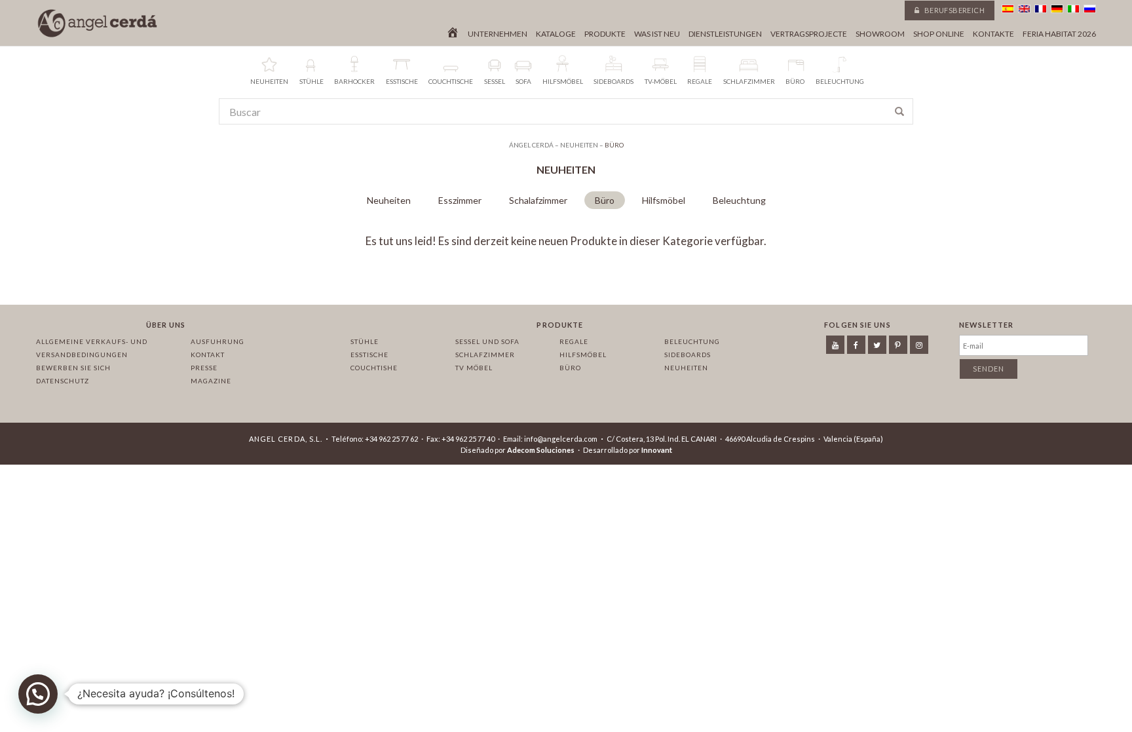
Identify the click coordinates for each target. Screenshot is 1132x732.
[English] (1024, 9)
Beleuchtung (739, 200)
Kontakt (208, 354)
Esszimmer (459, 200)
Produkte (605, 34)
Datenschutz (62, 381)
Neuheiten (389, 200)
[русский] (1090, 9)
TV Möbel (474, 368)
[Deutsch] (1057, 9)
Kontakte (993, 34)
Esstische (369, 354)
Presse (204, 368)
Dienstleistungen (725, 34)
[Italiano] (1073, 9)
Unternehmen (497, 34)
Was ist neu (657, 34)
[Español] (1008, 9)
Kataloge (556, 34)
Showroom (880, 34)
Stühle (364, 341)
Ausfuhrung (217, 341)
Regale (573, 341)
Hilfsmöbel (663, 200)
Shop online (938, 34)
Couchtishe (374, 368)
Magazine (211, 381)
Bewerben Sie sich (73, 368)
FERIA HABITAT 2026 (1059, 34)
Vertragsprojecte (808, 34)
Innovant (656, 450)
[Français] (1040, 9)
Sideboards (687, 354)
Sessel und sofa (487, 341)
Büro (604, 200)
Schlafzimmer (485, 354)
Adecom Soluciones (541, 450)
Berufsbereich (953, 10)
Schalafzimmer (538, 200)
